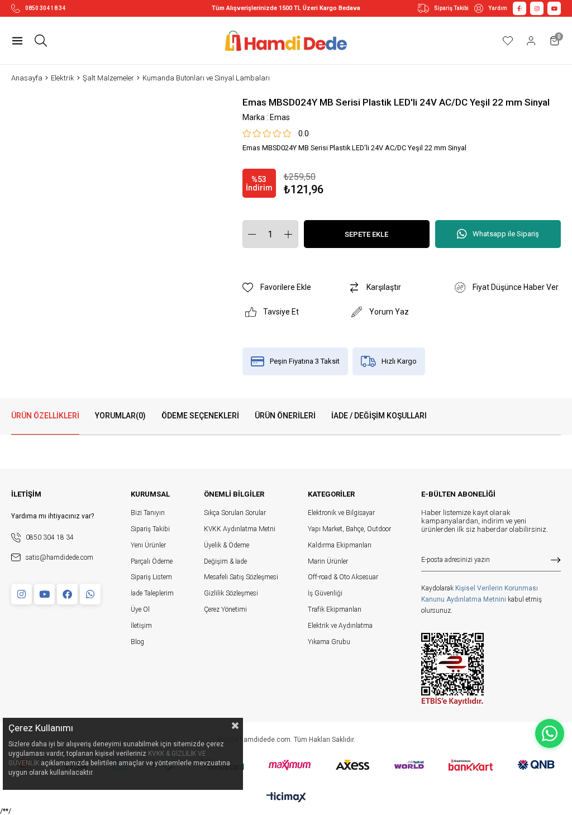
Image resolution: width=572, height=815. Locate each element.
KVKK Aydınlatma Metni (239, 529)
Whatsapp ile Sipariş (506, 234)
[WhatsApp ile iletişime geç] (549, 733)
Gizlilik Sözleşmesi (231, 593)
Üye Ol (140, 609)
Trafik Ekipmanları (334, 609)
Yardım (497, 8)
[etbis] (452, 669)
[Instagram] (21, 594)
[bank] (286, 765)
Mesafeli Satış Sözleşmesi (241, 577)
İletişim (141, 626)
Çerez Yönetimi (225, 609)
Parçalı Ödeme (152, 561)
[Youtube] (44, 594)
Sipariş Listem (151, 577)
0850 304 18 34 (45, 8)
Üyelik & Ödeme (226, 545)
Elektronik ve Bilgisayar (341, 513)
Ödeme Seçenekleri (200, 415)
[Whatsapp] (90, 594)
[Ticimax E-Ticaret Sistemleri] (286, 798)
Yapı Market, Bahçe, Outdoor (349, 529)
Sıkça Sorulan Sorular (235, 513)
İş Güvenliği (325, 593)
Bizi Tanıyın (148, 513)
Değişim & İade (225, 561)
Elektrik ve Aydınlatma (340, 626)
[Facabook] (67, 594)
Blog (137, 642)
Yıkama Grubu (329, 642)
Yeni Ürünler (148, 545)
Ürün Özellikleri (45, 415)
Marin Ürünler (328, 561)
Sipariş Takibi (451, 8)
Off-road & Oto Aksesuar (343, 577)
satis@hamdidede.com (59, 557)
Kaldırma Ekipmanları (339, 545)
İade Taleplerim (152, 593)
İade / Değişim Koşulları (379, 415)
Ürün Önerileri (285, 415)
